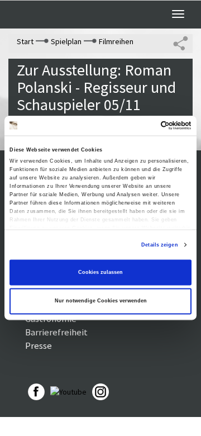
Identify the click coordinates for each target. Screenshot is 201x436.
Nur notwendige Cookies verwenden (101, 301)
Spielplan (66, 41)
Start (25, 41)
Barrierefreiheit (56, 332)
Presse (38, 345)
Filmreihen (116, 41)
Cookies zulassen (100, 272)
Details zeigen (159, 245)
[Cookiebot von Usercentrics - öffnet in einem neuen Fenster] (144, 125)
